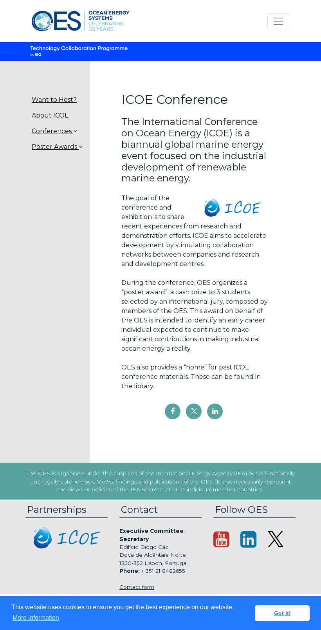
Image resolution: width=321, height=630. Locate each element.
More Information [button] (36, 617)
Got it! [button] (282, 613)
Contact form (136, 587)
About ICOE (50, 115)
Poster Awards (55, 146)
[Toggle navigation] (278, 21)
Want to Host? (54, 99)
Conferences (52, 131)
